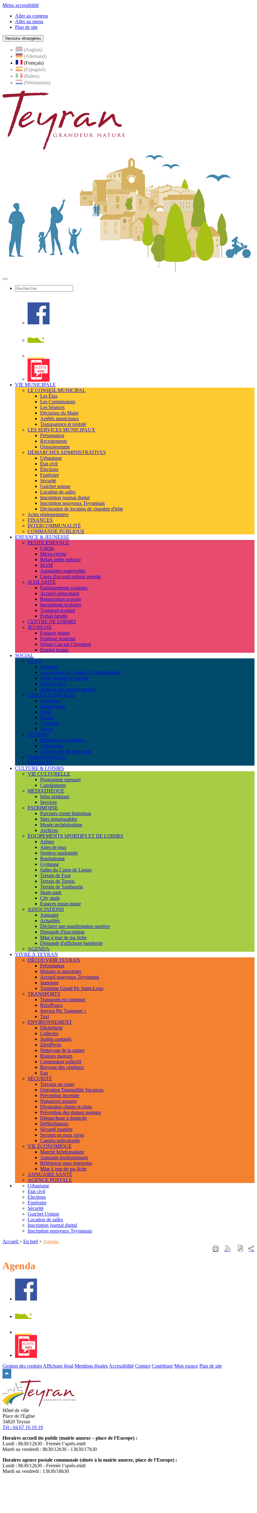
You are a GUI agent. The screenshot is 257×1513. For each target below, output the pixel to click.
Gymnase (49, 864)
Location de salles (58, 492)
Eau (44, 1073)
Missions (49, 666)
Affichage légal (58, 1366)
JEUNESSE (40, 627)
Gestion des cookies (22, 1366)
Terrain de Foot (55, 875)
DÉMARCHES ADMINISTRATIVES (67, 452)
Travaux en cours (57, 1084)
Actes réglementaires (48, 514)
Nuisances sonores (58, 1101)
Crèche (47, 548)
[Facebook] (39, 322)
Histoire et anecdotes (60, 971)
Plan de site (210, 1366)
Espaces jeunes (55, 633)
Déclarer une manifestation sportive (75, 926)
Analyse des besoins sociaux (68, 689)
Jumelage (49, 982)
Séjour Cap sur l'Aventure (65, 644)
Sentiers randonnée (59, 853)
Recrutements (53, 441)
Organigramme (55, 446)
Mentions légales (91, 1366)
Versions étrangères (23, 38)
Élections (49, 469)
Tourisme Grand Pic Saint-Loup (71, 988)
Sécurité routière (56, 1129)
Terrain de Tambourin (61, 886)
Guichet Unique (43, 1214)
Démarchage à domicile (63, 1118)
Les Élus (48, 396)
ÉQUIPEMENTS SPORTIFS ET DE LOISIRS (75, 836)
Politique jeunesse (58, 638)
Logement (50, 700)
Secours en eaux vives (62, 1135)
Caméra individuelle (60, 1140)
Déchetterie (51, 1027)
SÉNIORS (38, 734)
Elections (37, 1197)
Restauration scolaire (60, 599)
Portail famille (54, 616)
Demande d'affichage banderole (71, 943)
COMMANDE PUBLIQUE (56, 531)
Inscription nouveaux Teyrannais (72, 503)
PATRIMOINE (43, 807)
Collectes (49, 1033)
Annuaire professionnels (64, 1157)
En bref (30, 1241)
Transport (49, 723)
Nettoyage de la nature (62, 1050)
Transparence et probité (63, 424)
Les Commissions (57, 401)
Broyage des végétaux (62, 1067)
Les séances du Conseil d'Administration (80, 672)
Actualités (50, 920)
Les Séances (52, 407)
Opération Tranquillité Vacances (71, 1089)
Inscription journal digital (65, 497)
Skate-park (50, 892)
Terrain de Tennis (57, 881)
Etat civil (36, 1191)
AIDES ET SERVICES (51, 695)
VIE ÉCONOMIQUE (50, 1146)
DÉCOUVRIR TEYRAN (54, 960)
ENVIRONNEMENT (50, 1022)
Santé (45, 712)
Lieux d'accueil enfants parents (70, 576)
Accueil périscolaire (59, 593)
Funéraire (49, 475)
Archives (49, 830)
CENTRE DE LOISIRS (52, 621)
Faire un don (52, 683)
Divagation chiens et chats (66, 1106)
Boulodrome (52, 858)
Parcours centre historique (65, 813)
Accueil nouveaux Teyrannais (69, 977)
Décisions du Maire (59, 413)
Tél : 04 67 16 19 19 (23, 1427)
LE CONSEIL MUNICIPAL (57, 390)
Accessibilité (121, 1366)
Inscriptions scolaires (60, 604)
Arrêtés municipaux (59, 418)
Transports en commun (62, 999)
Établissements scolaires (63, 587)
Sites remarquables (58, 819)
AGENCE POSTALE (50, 1180)
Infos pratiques (54, 796)
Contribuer (162, 1366)
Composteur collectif (60, 1061)
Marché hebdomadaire (62, 1151)
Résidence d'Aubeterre (62, 740)
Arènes (47, 841)
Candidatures (53, 785)
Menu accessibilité (21, 5)
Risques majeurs (56, 1056)
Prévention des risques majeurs (70, 1112)
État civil (49, 463)
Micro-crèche (53, 554)
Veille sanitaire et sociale (64, 678)
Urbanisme (51, 458)
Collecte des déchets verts (65, 751)
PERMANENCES (46, 757)
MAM (46, 565)
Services (48, 802)
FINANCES (40, 520)
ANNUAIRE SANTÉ (50, 1174)
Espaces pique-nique (60, 903)
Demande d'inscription (62, 932)
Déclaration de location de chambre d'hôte (81, 508)
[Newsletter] (36, 356)
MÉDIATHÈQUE (46, 790)
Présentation (52, 435)
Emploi (47, 717)
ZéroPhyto (50, 1044)
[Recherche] (36, 340)
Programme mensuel (60, 779)
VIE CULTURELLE (49, 774)
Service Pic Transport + (63, 1010)
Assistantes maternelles (63, 570)
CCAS (34, 661)
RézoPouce (51, 1005)
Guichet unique (55, 486)
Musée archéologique (61, 824)
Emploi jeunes (54, 649)
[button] (240, 1249)
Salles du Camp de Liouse (66, 869)
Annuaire (49, 915)
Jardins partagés (55, 1039)
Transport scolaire (57, 610)
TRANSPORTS (44, 994)
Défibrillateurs (54, 1123)
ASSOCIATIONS (46, 909)
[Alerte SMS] (39, 379)
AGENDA (39, 948)
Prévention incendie (59, 1095)
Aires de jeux (53, 847)
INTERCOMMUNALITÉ (54, 525)
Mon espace (186, 1366)
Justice (46, 728)
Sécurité (48, 480)
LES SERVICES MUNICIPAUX (61, 429)
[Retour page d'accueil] (64, 148)
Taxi (44, 1016)
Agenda (51, 1241)
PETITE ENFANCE (48, 542)
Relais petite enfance (60, 559)
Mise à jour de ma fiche (63, 937)
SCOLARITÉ (42, 582)
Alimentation (53, 706)
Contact (142, 1366)
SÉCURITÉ (40, 1078)
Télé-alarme (52, 745)
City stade (50, 898)
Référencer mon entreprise (66, 1163)
